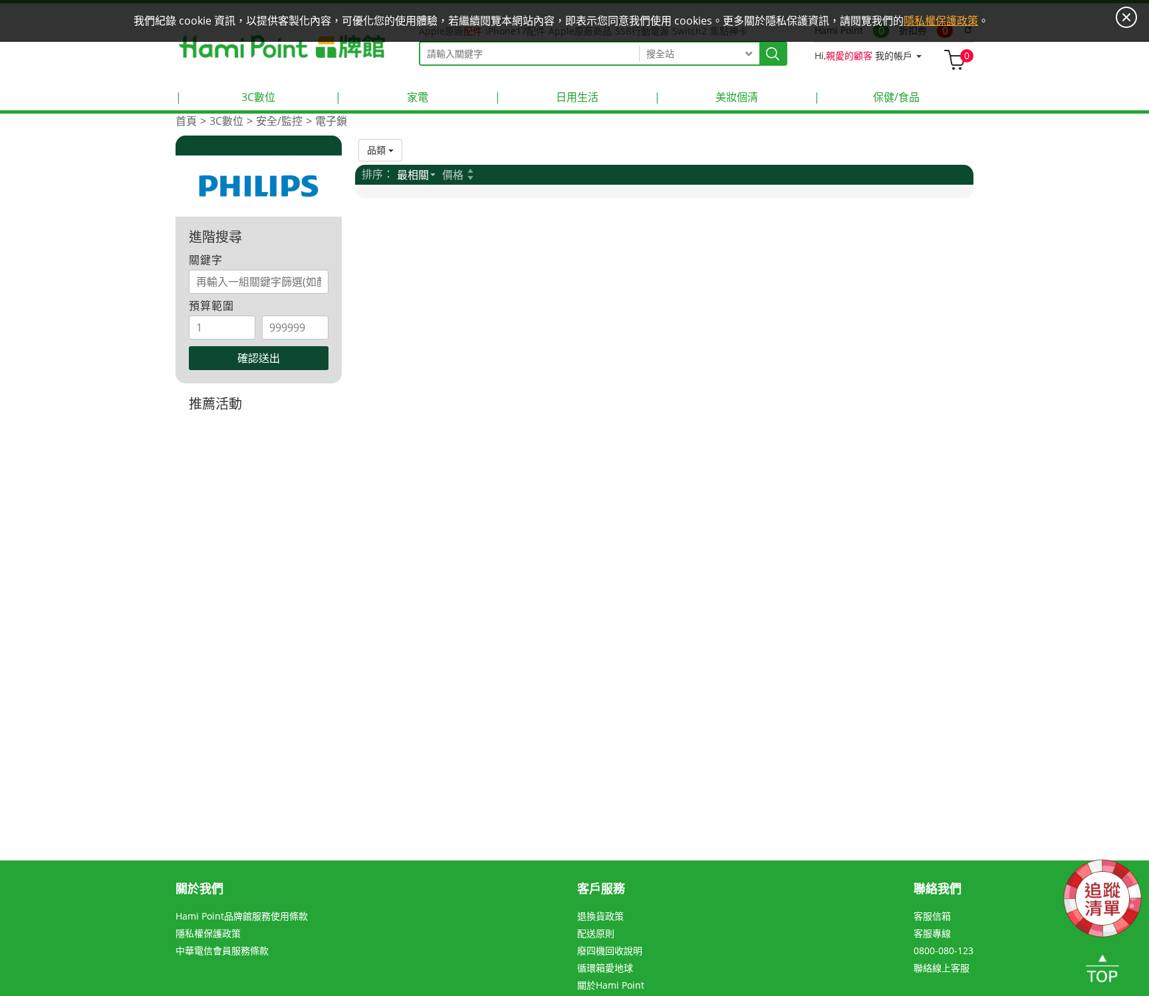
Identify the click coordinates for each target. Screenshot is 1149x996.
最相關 (413, 174)
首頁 (186, 121)
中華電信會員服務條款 (222, 950)
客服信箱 (932, 916)
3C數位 (225, 97)
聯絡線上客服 (941, 967)
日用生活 (546, 97)
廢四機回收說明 (609, 950)
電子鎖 (331, 121)
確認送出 (258, 358)
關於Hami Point (610, 985)
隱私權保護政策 (208, 933)
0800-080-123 (943, 950)
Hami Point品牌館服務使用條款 (242, 916)
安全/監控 (279, 121)
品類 (377, 150)
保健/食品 (867, 97)
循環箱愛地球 (605, 967)
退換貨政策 (600, 916)
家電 (381, 97)
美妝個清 (706, 97)
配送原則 (595, 933)
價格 (452, 174)
